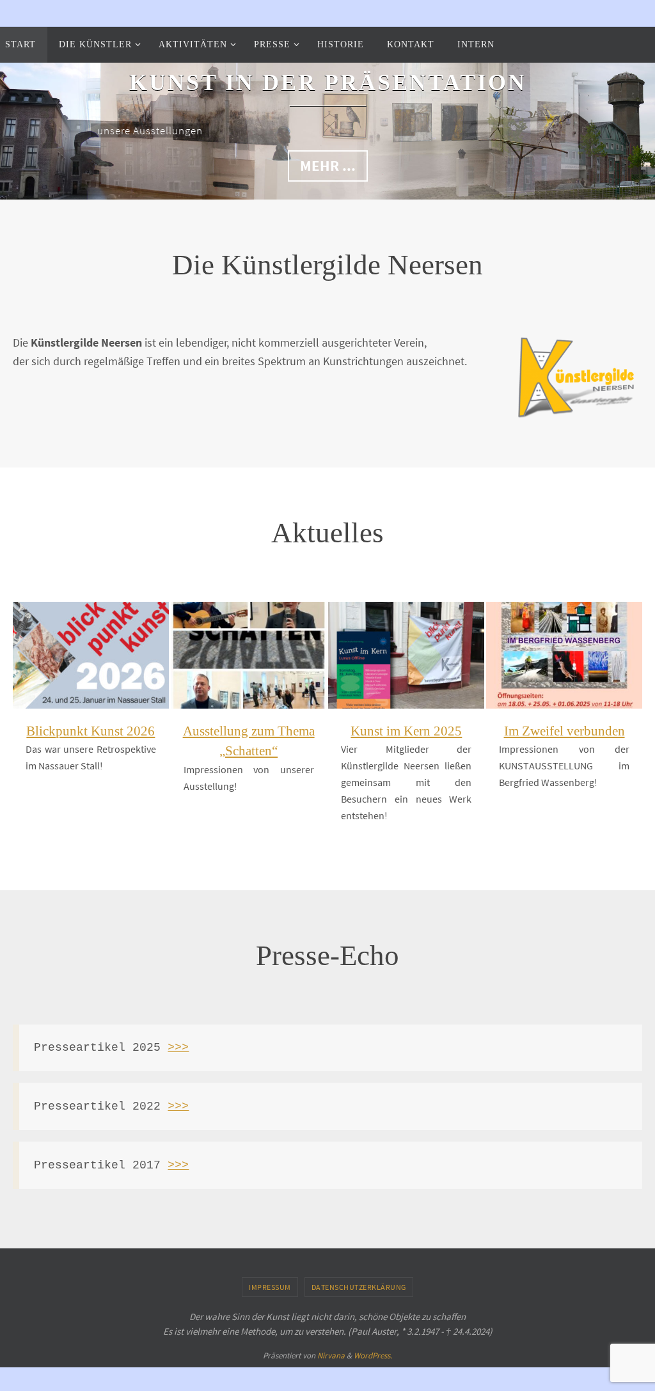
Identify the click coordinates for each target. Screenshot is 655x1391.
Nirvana (331, 1355)
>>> (178, 1047)
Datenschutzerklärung (359, 1287)
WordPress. (373, 1355)
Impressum (270, 1287)
